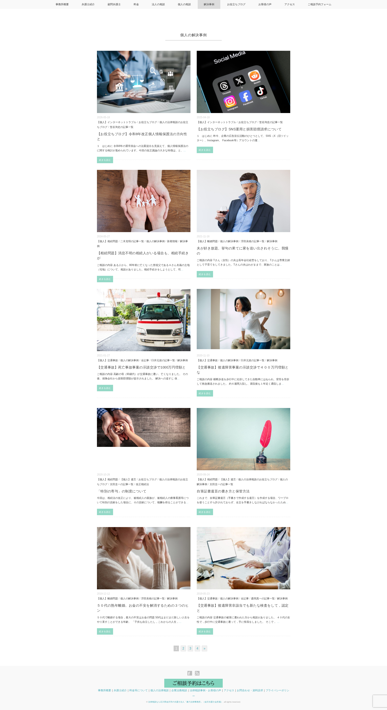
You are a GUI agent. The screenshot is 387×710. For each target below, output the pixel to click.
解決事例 (209, 4)
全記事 (145, 360)
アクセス (289, 4)
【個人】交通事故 (107, 360)
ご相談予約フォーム (319, 4)
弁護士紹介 (88, 4)
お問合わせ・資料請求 (250, 690)
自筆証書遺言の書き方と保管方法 (223, 491)
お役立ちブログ (236, 4)
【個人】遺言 (128, 479)
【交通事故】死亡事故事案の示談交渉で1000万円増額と (141, 367)
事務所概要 (62, 4)
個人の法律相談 (159, 690)
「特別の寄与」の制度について (121, 491)
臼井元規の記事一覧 (163, 360)
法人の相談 (158, 4)
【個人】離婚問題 (207, 241)
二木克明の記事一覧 (132, 241)
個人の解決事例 (155, 241)
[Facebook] (190, 673)
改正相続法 (142, 484)
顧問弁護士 (114, 4)
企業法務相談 (179, 690)
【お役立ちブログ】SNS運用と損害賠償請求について (239, 129)
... (184, 150)
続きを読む (105, 160)
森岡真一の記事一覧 (263, 598)
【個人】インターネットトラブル (116, 122)
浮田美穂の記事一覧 (252, 241)
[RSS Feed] (197, 673)
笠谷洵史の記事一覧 (121, 127)
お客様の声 (265, 4)
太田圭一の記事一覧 (121, 484)
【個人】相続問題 (107, 241)
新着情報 (172, 241)
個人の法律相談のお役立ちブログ (258, 479)
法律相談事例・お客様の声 (205, 690)
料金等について (138, 690)
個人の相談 (184, 4)
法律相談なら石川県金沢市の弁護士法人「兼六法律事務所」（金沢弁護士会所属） (185, 702)
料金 (136, 4)
